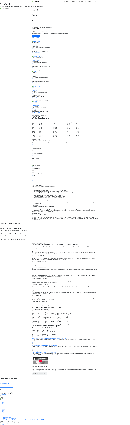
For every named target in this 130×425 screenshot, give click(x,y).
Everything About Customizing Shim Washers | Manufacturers (44, 352)
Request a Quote (36, 36)
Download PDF (35, 375)
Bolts (3, 410)
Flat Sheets (40, 21)
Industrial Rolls (45, 21)
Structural (42, 16)
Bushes (3, 411)
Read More (34, 342)
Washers (3, 409)
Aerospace (46, 16)
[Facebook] (2, 423)
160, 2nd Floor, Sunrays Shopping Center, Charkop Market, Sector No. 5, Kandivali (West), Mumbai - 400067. (23, 419)
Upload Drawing (35, 28)
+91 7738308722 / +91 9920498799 (6, 387)
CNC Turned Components (6, 412)
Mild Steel (46, 11)
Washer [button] (67, 1)
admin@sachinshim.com (4, 383)
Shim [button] (63, 1)
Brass (40, 11)
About (82, 1)
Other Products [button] (75, 1)
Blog (2, 404)
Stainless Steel (36, 11)
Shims (3, 407)
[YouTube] (12, 423)
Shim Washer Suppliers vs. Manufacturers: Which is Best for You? (44, 345)
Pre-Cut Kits (35, 21)
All (32, 11)
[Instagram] (7, 423)
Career (85, 1)
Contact (3, 403)
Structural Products (5, 414)
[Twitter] (20, 423)
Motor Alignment (36, 16)
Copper (42, 11)
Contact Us (89, 1)
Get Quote (95, 1)
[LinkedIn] (16, 423)
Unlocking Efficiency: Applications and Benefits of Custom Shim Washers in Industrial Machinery (50, 338)
